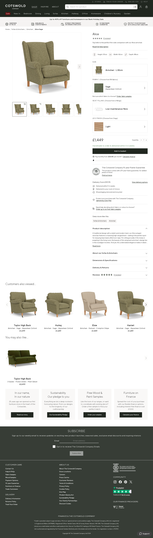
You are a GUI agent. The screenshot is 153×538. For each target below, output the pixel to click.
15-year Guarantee (12, 483)
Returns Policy (10, 501)
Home (7, 29)
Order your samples (95, 415)
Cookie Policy (64, 489)
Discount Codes (65, 504)
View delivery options (140, 182)
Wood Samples (10, 477)
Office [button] (85, 14)
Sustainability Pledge (66, 498)
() (107, 38)
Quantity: (135, 140)
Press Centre (64, 477)
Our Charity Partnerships (68, 501)
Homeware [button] (96, 14)
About (55, 7)
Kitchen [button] (64, 14)
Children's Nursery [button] (112, 14)
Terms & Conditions (66, 483)
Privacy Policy (64, 486)
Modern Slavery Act (66, 495)
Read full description (100, 47)
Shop (34, 7)
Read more (96, 246)
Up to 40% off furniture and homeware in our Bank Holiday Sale (76, 19)
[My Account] (140, 7)
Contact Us (9, 469)
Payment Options (11, 480)
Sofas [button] (55, 14)
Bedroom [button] (28, 14)
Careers (62, 475)
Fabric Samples (10, 475)
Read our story (22, 415)
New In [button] (17, 14)
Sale (8, 14)
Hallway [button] (75, 14)
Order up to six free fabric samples (108, 209)
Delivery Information (12, 499)
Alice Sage (39, 29)
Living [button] (47, 14)
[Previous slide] (7, 304)
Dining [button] (38, 14)
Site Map (62, 492)
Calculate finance (129, 157)
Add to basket (120, 151)
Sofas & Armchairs (18, 29)
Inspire (45, 7)
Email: (56, 441)
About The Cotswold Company (70, 469)
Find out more (107, 175)
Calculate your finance (131, 415)
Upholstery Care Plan (103, 201)
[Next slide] (146, 304)
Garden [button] (127, 14)
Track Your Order (11, 504)
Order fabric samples (124, 96)
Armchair (30, 29)
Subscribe (76, 453)
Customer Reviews (66, 480)
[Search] (135, 7)
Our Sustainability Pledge (58, 415)
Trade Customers (11, 489)
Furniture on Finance (12, 486)
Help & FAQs (10, 472)
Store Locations (65, 472)
